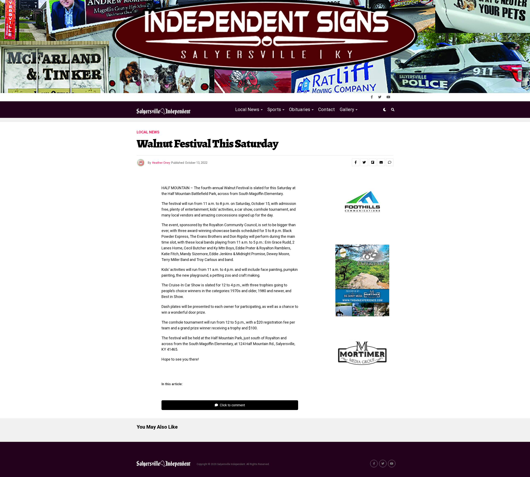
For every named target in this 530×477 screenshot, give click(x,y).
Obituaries (299, 109)
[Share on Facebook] (355, 162)
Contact (326, 109)
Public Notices (296, 126)
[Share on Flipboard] (372, 162)
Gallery (347, 109)
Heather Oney (161, 162)
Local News (247, 109)
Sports (274, 109)
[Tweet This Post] (364, 162)
